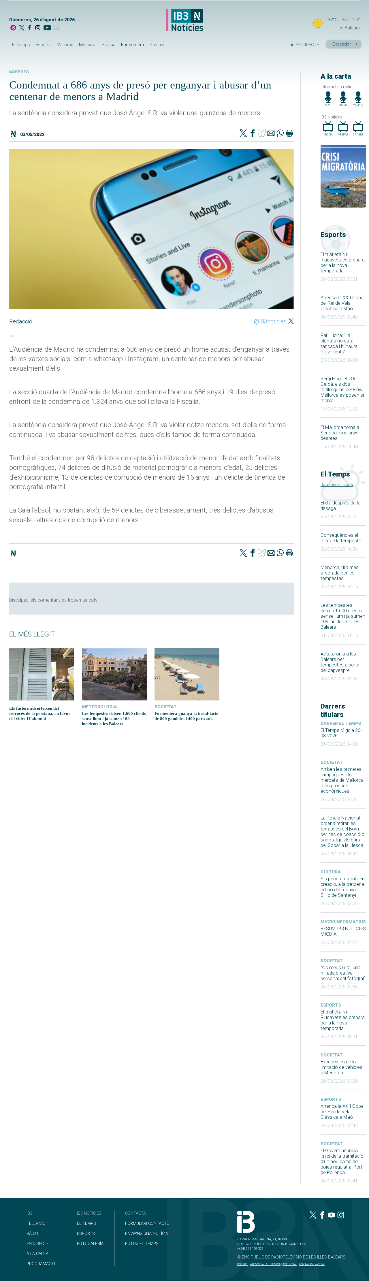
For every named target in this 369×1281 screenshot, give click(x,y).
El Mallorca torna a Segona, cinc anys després (340, 433)
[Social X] (22, 28)
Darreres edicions (337, 484)
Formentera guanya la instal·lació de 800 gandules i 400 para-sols (187, 716)
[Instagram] (38, 28)
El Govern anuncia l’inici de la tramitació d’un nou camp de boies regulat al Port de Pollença (342, 1161)
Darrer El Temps (341, 723)
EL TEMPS (86, 1223)
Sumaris (157, 44)
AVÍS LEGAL (290, 1264)
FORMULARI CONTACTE (147, 1223)
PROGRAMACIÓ (41, 1263)
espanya (19, 71)
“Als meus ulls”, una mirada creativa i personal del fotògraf (343, 973)
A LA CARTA (37, 1253)
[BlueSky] (57, 28)
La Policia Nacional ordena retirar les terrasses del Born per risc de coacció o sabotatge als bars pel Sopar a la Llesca (342, 831)
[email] (271, 133)
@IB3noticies (270, 321)
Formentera (132, 44)
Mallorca (65, 44)
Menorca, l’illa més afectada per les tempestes (340, 573)
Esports (43, 44)
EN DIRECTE (38, 1243)
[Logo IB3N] (184, 20)
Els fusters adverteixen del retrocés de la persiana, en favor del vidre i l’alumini (39, 713)
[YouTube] (47, 28)
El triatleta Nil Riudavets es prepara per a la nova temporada (343, 263)
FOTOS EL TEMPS (142, 1243)
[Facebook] (30, 28)
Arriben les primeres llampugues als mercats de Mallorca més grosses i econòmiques (342, 780)
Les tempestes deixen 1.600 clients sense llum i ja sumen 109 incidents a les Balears (343, 616)
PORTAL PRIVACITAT (312, 1264)
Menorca (88, 44)
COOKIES (242, 1264)
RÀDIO (32, 1233)
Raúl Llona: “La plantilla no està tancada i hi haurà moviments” (339, 344)
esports (331, 1005)
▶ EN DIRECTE (305, 44)
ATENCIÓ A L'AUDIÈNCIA (265, 1264)
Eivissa (108, 44)
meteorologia (99, 706)
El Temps (21, 44)
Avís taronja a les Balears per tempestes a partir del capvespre (340, 662)
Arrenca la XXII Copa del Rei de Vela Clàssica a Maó (342, 303)
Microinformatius (343, 921)
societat (332, 762)
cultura (331, 872)
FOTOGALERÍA (90, 1243)
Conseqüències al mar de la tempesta (341, 537)
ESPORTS (86, 1233)
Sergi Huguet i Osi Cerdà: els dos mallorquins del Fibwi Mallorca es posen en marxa (343, 389)
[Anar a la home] (13, 28)
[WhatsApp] (280, 133)
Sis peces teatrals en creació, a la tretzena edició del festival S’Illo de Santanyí (343, 887)
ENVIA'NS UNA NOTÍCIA (146, 1233)
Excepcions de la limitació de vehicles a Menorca (341, 1067)
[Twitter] (243, 133)
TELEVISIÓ (36, 1223)
